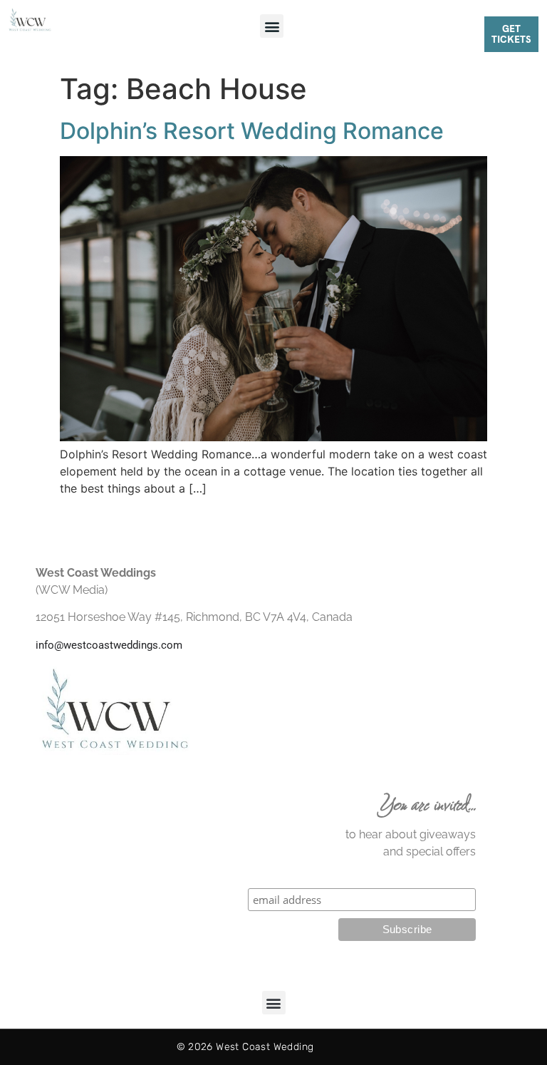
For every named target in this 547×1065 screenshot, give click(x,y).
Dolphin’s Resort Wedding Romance (252, 131)
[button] (271, 26)
